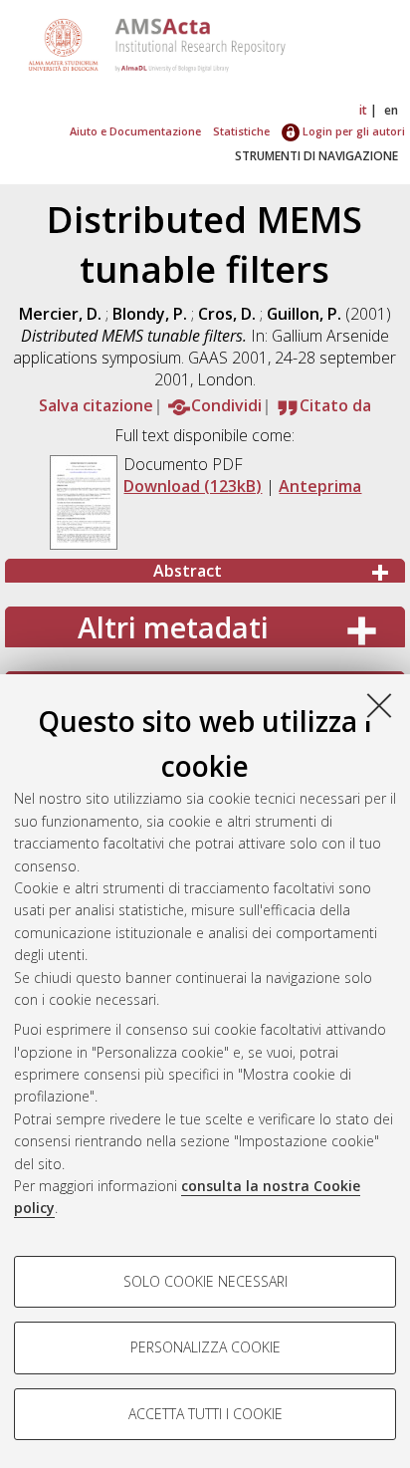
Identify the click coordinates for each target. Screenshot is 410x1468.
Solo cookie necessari (205, 1281)
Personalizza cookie (205, 1347)
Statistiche (241, 130)
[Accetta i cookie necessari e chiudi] (379, 705)
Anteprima (320, 486)
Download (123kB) (192, 486)
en (391, 110)
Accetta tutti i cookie (205, 1413)
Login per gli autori (352, 130)
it (363, 110)
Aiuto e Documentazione (135, 130)
